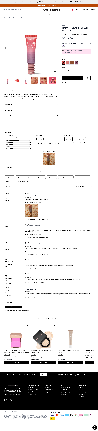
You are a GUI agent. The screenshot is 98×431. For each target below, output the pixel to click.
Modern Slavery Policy (66, 392)
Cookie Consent (8, 399)
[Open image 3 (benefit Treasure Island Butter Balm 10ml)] (25, 80)
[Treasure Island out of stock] (63, 63)
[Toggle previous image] (5, 48)
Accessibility (64, 394)
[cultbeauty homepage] (52, 9)
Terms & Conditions (66, 387)
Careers (47, 391)
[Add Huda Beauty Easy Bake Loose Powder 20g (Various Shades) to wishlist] (54, 325)
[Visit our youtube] (81, 374)
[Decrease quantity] (64, 71)
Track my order (32, 394)
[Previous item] (5, 344)
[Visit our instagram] (78, 374)
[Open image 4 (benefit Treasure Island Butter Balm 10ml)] (34, 80)
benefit (64, 25)
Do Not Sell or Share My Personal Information (12, 401)
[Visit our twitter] (74, 374)
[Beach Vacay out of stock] (68, 63)
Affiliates (80, 391)
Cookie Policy (64, 391)
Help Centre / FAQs (33, 389)
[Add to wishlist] (88, 78)
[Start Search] (35, 9)
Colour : (64, 59)
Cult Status (80, 387)
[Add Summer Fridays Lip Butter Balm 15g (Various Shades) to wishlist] (80, 325)
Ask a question (83, 34)
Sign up (43, 374)
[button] (94, 427)
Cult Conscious (48, 392)
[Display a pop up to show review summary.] (16, 357)
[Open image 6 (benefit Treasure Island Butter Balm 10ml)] (52, 80)
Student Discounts (82, 392)
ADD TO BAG (16, 362)
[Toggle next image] (57, 48)
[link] (84, 9)
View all (89, 43)
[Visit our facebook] (71, 374)
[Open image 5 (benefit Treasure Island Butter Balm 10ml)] (43, 80)
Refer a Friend (81, 394)
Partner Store (81, 396)
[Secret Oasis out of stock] (76, 63)
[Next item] (93, 344)
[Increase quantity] (73, 71)
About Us (47, 387)
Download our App (49, 389)
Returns (30, 392)
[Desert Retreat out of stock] (72, 63)
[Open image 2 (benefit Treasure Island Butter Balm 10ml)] (16, 80)
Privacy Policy (64, 389)
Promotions (80, 389)
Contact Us (31, 387)
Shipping (30, 391)
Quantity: (65, 67)
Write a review (75, 34)
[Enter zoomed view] (55, 72)
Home (5, 17)
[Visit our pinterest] (85, 374)
